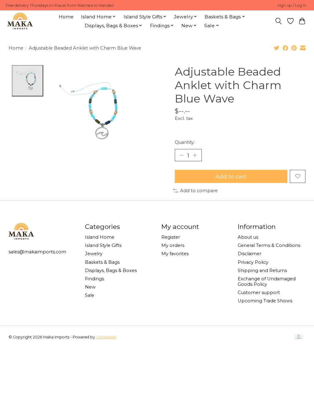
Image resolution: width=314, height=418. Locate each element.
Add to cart (231, 176)
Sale (89, 295)
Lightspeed (106, 337)
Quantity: (185, 142)
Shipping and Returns (262, 270)
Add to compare (199, 190)
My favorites (175, 253)
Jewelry (93, 253)
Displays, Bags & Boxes (111, 270)
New (90, 287)
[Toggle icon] (278, 21)
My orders (172, 245)
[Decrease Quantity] (181, 155)
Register (170, 237)
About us (248, 237)
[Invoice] (298, 337)
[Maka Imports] (20, 21)
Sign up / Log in (292, 5)
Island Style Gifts (103, 245)
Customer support (259, 292)
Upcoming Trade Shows (265, 301)
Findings (94, 279)
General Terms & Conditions (269, 245)
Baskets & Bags (102, 262)
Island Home (99, 237)
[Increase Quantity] (194, 155)
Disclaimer (249, 253)
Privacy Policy (253, 262)
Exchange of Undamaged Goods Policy (267, 281)
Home (66, 17)
